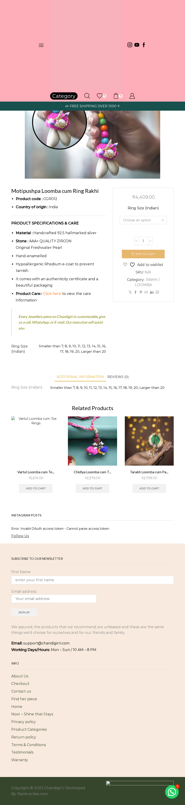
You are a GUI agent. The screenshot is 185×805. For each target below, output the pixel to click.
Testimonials (22, 752)
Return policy (23, 737)
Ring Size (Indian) (143, 208)
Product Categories (29, 729)
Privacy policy (23, 722)
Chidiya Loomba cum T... (92, 472)
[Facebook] (143, 45)
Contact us (21, 691)
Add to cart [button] (36, 488)
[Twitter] (130, 292)
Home (16, 707)
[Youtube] (136, 45)
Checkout (20, 683)
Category (63, 96)
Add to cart (145, 254)
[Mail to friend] (146, 292)
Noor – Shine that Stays (32, 714)
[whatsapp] (157, 292)
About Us (19, 676)
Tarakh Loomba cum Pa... (149, 472)
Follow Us (20, 536)
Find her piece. (24, 699)
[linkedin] (152, 292)
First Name (21, 572)
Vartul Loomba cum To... (35, 472)
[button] (172, 792)
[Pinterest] (140, 292)
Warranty (19, 760)
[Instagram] (129, 45)
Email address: (24, 591)
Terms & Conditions (28, 745)
